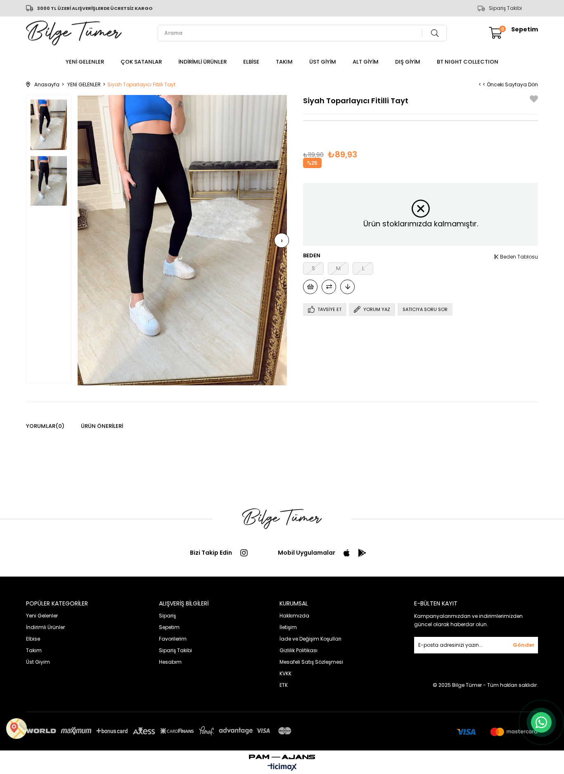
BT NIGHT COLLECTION (467, 62)
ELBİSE (251, 62)
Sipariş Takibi (505, 8)
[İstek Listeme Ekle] (310, 287)
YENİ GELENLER (85, 62)
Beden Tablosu (518, 256)
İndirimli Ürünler (45, 627)
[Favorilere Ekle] (534, 100)
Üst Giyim (38, 661)
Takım (34, 650)
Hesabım (170, 661)
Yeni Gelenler (42, 615)
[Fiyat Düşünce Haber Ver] (347, 287)
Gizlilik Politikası (299, 650)
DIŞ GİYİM (407, 62)
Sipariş (167, 615)
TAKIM (284, 62)
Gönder (524, 645)
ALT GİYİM (366, 62)
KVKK (285, 673)
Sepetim (169, 627)
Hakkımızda (294, 615)
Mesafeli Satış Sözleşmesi (311, 661)
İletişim (288, 627)
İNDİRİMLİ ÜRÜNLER (202, 62)
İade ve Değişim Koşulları (310, 638)
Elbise (33, 638)
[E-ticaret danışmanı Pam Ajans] (282, 754)
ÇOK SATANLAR (141, 62)
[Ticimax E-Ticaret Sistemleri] (282, 767)
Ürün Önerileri (102, 426)
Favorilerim (173, 638)
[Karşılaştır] (329, 287)
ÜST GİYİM (322, 62)
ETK (284, 685)
